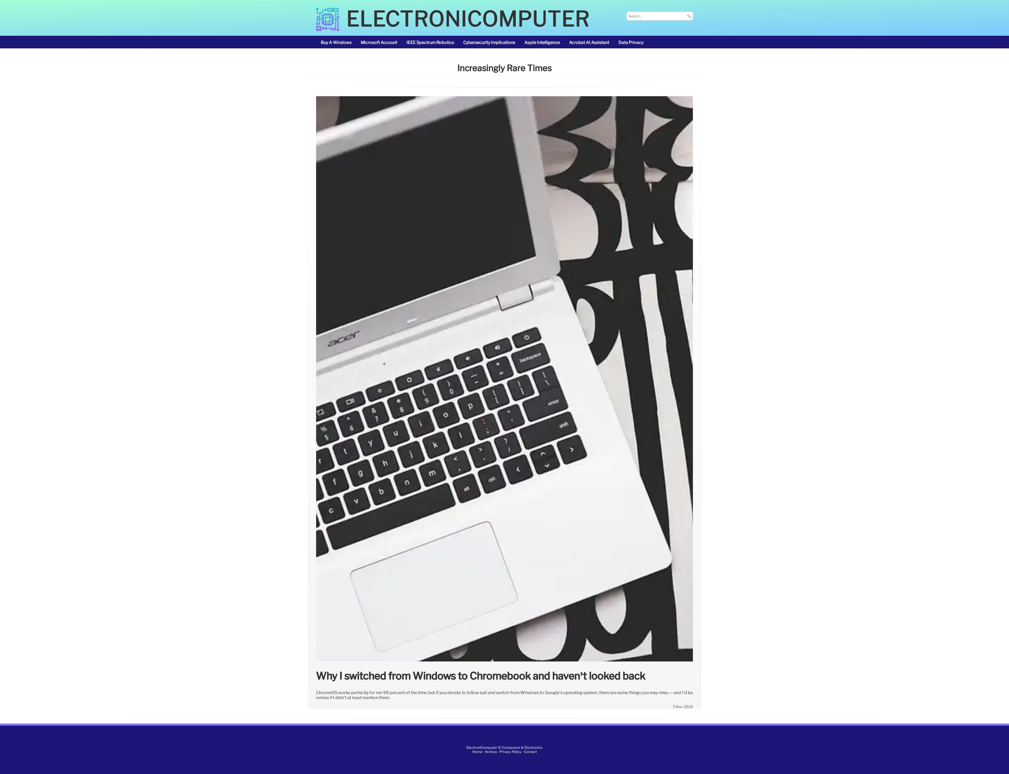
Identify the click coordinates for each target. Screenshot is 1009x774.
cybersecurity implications (489, 42)
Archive (491, 752)
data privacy (631, 42)
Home (477, 752)
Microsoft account (379, 42)
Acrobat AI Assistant (589, 42)
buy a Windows (336, 42)
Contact (530, 752)
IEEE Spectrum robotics (430, 42)
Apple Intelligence (542, 42)
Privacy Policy (511, 752)
